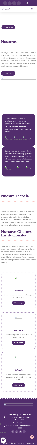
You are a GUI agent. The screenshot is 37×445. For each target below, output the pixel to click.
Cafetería (19, 370)
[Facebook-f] (5, 3)
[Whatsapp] (24, 431)
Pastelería (18, 291)
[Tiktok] (10, 3)
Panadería (18, 330)
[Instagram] (14, 3)
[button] (31, 9)
